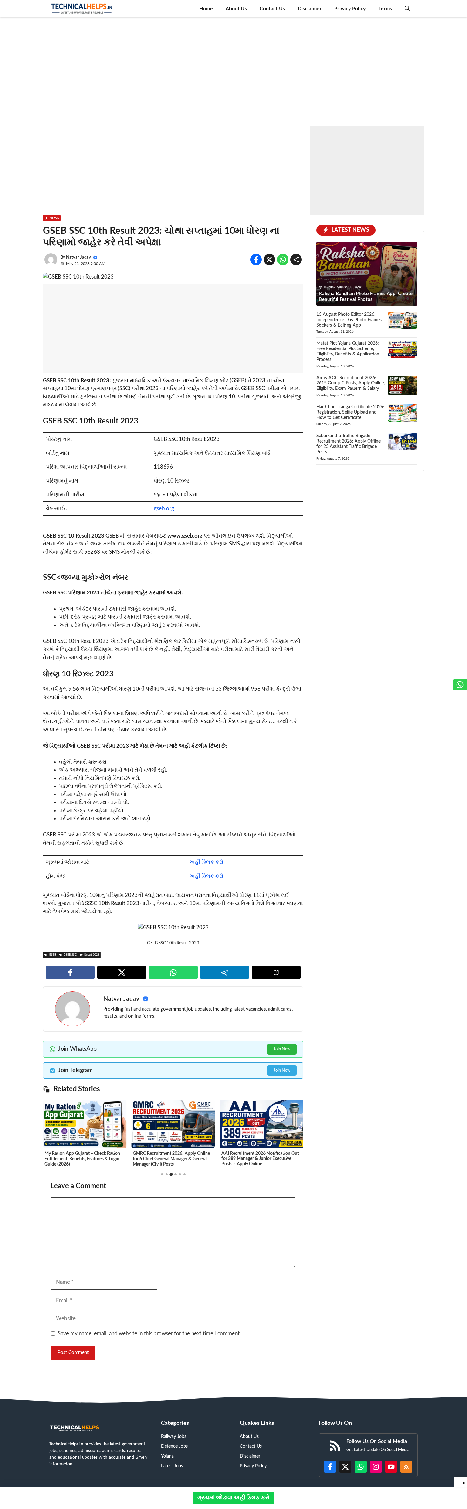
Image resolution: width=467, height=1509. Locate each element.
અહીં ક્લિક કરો (206, 862)
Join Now (282, 1049)
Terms (385, 8)
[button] (407, 8)
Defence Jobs (174, 1446)
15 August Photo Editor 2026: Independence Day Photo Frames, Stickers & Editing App (349, 320)
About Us (236, 8)
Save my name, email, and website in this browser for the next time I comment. (149, 1333)
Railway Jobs (173, 1436)
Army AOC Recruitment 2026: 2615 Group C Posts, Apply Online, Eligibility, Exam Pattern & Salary (350, 383)
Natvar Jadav (78, 257)
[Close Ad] (460, 1482)
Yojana (167, 1456)
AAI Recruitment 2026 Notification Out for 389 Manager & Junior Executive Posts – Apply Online (171, 1159)
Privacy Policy (350, 8)
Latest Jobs (172, 1466)
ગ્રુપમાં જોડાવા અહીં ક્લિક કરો (233, 1498)
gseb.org (164, 508)
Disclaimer (309, 8)
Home (206, 8)
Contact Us (272, 8)
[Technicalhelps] (82, 8)
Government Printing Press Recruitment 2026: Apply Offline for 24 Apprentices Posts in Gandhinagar (260, 1159)
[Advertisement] (233, 70)
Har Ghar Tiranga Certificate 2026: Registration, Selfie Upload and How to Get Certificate (350, 412)
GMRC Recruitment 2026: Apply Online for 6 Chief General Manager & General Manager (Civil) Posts (83, 1159)
